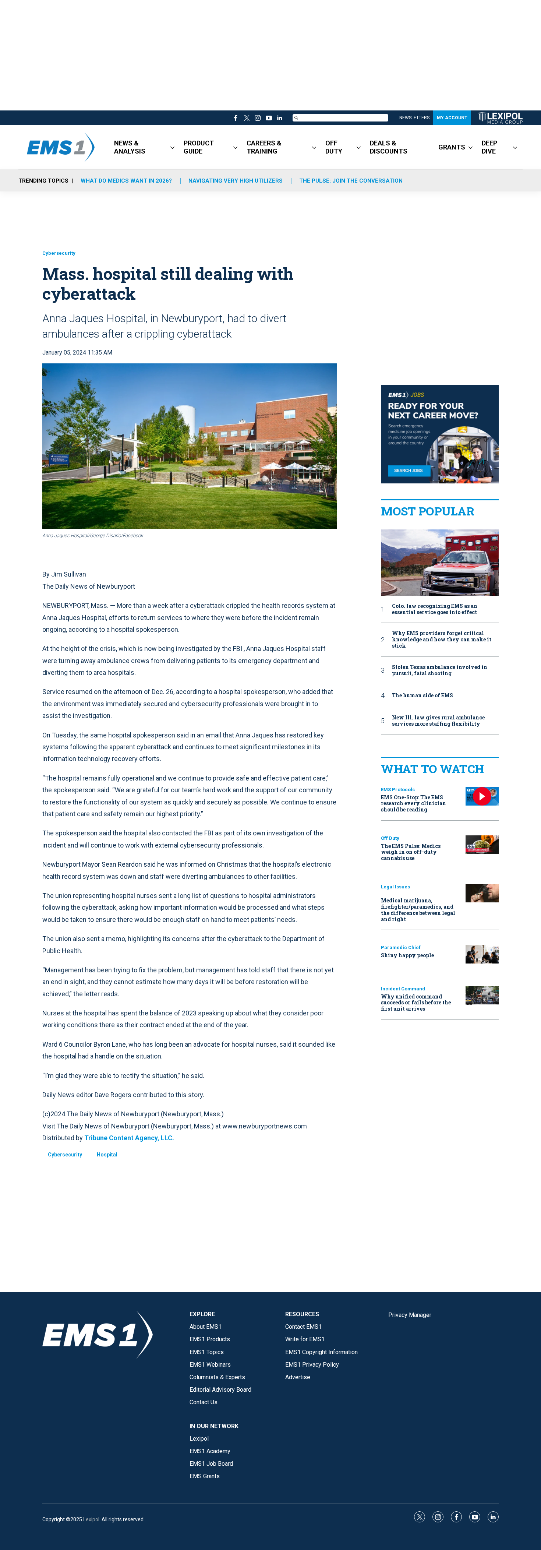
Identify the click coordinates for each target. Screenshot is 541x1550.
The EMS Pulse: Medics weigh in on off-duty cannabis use (411, 852)
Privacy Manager (409, 1314)
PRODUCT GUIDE (199, 147)
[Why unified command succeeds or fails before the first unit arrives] (482, 995)
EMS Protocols (398, 789)
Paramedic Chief (401, 947)
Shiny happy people (407, 955)
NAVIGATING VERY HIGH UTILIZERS (235, 180)
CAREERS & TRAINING (264, 147)
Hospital (107, 1155)
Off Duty (390, 838)
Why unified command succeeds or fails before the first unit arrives (416, 1002)
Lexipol (91, 1519)
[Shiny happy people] (482, 954)
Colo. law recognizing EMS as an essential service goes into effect (434, 609)
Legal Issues (395, 887)
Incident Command (403, 988)
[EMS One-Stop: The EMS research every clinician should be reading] (482, 796)
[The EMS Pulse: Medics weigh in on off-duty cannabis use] (482, 844)
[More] (172, 147)
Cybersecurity (58, 253)
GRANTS (451, 147)
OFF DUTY (333, 147)
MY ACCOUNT (452, 117)
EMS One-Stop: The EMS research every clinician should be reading (413, 803)
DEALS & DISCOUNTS (388, 147)
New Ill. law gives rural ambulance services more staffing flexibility (438, 721)
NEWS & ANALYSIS (129, 147)
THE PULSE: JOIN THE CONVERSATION (351, 180)
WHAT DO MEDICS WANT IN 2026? (126, 180)
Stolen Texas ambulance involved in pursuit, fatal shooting (439, 670)
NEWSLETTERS (414, 117)
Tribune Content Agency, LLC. (129, 1138)
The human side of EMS (422, 696)
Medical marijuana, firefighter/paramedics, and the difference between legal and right (418, 909)
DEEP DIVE (489, 147)
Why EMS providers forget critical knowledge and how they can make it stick (441, 639)
